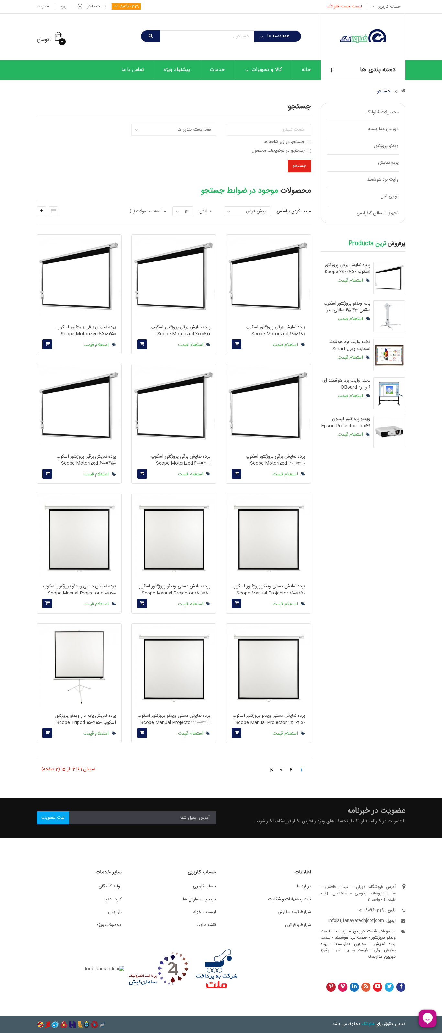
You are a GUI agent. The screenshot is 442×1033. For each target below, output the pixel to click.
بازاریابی (115, 912)
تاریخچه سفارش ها (199, 899)
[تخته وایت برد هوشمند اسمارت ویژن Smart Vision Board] (389, 354)
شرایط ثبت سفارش (294, 912)
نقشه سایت (206, 924)
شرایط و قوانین (298, 924)
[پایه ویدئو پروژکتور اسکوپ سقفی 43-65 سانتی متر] (389, 316)
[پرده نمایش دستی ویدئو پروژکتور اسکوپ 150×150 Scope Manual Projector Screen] (268, 536)
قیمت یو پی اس (351, 950)
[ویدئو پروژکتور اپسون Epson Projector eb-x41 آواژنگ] (389, 432)
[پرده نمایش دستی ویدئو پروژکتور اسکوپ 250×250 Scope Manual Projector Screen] (268, 665)
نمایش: (204, 211)
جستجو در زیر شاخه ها (284, 142)
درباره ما (304, 886)
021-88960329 (126, 6)
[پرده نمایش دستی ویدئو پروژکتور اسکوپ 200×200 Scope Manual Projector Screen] (79, 536)
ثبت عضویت (52, 818)
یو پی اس (390, 196)
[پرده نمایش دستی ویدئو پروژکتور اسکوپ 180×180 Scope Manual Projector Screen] (173, 536)
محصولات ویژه (109, 924)
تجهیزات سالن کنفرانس (378, 213)
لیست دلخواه (204, 912)
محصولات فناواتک (382, 112)
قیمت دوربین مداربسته (356, 931)
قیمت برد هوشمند (351, 937)
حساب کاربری (204, 886)
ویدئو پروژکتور (386, 146)
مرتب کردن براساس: (293, 211)
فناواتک (368, 1023)
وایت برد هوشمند (383, 179)
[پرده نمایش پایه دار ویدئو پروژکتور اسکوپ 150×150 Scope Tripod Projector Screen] (79, 665)
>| (271, 770)
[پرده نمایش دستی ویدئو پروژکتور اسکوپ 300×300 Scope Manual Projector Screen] (173, 665)
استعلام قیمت (351, 280)
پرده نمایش (388, 163)
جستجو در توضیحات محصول (278, 151)
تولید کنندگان (110, 886)
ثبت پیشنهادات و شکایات (289, 899)
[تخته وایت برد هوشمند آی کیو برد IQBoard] (389, 393)
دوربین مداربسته (383, 129)
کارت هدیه (113, 899)
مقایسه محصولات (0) (148, 211)
